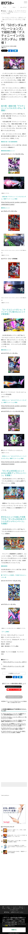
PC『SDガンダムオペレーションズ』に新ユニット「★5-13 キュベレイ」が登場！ (14, 717)
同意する (14, 930)
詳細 (6, 925)
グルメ (4, 7)
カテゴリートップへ (15, 697)
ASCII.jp (7, 912)
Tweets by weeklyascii (5, 795)
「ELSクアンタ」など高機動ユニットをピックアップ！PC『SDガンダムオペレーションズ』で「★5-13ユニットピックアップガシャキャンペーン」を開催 (13, 724)
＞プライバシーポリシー (14, 933)
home (4, 11)
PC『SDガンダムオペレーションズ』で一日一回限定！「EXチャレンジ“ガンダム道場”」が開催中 (13, 732)
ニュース (14, 907)
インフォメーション (14, 909)
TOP (3, 907)
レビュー (8, 907)
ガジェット (21, 907)
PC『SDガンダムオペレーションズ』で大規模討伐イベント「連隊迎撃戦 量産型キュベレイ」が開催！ (13, 714)
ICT (23, 7)
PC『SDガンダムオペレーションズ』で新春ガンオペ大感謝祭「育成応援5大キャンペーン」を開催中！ (13, 721)
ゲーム (10, 11)
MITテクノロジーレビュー (18, 912)
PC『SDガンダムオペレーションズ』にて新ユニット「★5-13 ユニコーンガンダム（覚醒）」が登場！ (13, 728)
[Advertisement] (14, 747)
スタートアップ (14, 7)
